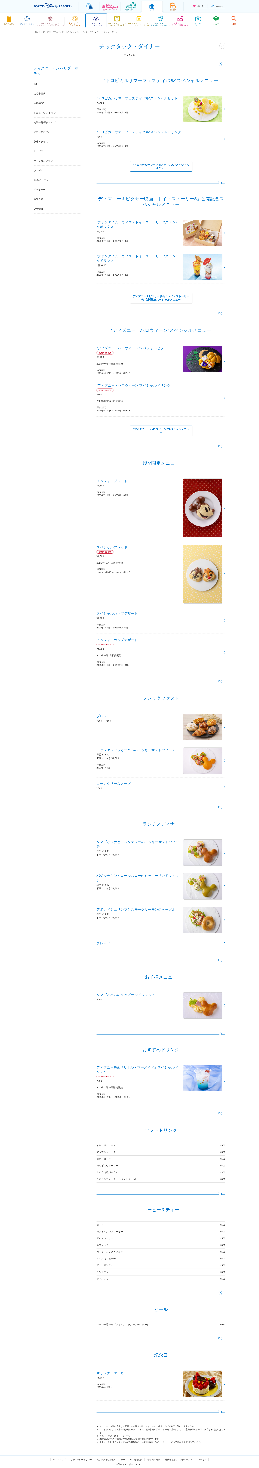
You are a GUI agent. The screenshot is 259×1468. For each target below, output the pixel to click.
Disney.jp (202, 1459)
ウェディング (41, 170)
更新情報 (38, 208)
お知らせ (38, 199)
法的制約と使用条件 (106, 1459)
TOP (36, 84)
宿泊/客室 (39, 103)
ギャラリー (40, 189)
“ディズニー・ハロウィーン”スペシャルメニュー (161, 430)
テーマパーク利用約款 (131, 1459)
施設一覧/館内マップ (45, 122)
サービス (38, 151)
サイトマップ (59, 1459)
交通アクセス (41, 141)
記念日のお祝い (42, 132)
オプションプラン (43, 160)
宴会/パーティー (42, 180)
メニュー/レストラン (45, 112)
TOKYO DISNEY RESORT (53, 6)
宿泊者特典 (40, 93)
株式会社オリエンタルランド (178, 1459)
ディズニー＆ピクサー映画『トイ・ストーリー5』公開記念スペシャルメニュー (161, 297)
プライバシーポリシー (81, 1459)
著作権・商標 (153, 1459)
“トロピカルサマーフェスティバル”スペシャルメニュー (161, 166)
